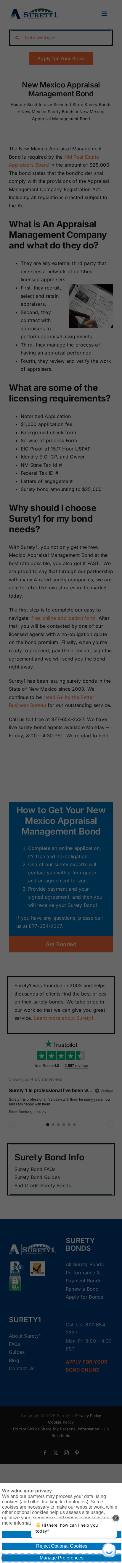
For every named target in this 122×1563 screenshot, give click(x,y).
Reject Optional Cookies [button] (61, 1546)
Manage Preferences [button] (62, 1557)
